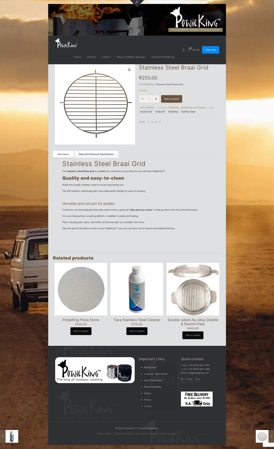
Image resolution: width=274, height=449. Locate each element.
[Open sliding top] (137, 3)
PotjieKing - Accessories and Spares (187, 107)
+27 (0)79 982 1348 (198, 369)
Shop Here (210, 49)
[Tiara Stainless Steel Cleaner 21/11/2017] (9, 436)
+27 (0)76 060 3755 (199, 365)
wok (94, 228)
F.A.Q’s (147, 406)
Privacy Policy (104, 433)
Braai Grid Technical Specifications (96, 154)
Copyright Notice (123, 433)
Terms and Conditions (146, 433)
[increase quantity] (156, 99)
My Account (150, 367)
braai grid (160, 111)
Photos (147, 399)
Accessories (146, 111)
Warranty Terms (168, 433)
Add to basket (171, 98)
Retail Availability (152, 386)
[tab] (63, 154)
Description (63, 154)
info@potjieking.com (198, 372)
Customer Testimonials (155, 373)
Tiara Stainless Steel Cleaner (136, 320)
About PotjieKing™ (153, 380)
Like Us (192, 378)
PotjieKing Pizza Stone (80, 320)
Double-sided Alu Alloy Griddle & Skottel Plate (193, 322)
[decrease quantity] (142, 99)
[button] (129, 70)
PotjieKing (173, 111)
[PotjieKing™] (66, 43)
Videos (147, 393)
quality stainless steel (85, 184)
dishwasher (110, 191)
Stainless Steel (188, 111)
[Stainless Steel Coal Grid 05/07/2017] (265, 436)
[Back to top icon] (258, 442)
